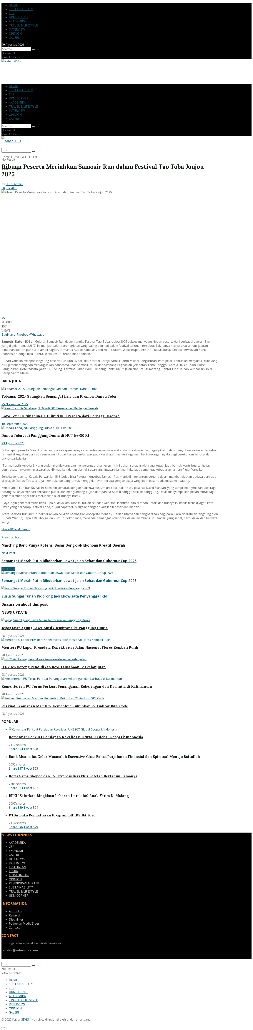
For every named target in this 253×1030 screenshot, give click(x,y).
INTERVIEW (17, 29)
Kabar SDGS (20, 1019)
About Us (15, 911)
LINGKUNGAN (19, 875)
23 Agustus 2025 (12, 443)
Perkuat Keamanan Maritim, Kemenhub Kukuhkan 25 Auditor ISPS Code (64, 706)
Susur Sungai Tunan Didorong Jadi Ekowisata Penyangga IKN (54, 596)
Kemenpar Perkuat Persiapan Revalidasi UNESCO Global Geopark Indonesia (76, 737)
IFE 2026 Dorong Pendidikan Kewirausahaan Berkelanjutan (53, 667)
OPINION (15, 33)
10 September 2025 (14, 424)
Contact (14, 928)
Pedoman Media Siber (24, 923)
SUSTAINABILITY (21, 9)
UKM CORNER (18, 17)
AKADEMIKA (17, 21)
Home (5, 157)
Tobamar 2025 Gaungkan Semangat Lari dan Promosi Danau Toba (58, 396)
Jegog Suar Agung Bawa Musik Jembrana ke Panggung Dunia (54, 628)
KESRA (13, 871)
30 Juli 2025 (9, 188)
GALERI (14, 38)
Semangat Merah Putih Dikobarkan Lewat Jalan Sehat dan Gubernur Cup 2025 (69, 580)
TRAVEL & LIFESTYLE (23, 25)
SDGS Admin (14, 184)
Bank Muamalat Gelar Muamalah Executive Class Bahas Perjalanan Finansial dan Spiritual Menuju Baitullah (104, 756)
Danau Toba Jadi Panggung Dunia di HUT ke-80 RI (45, 435)
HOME (13, 5)
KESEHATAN (17, 867)
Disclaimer (16, 919)
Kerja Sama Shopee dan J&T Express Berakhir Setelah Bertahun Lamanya (73, 776)
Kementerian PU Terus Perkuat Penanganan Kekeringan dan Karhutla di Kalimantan (76, 686)
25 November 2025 (14, 404)
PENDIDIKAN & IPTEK (24, 883)
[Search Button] (33, 49)
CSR (11, 13)
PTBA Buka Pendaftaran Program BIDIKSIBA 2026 (52, 815)
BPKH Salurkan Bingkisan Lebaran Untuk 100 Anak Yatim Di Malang (69, 795)
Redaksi (14, 915)
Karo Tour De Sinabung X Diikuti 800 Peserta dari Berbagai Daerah (60, 416)
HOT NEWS (17, 859)
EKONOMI (16, 851)
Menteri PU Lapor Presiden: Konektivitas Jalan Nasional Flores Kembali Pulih (69, 647)
